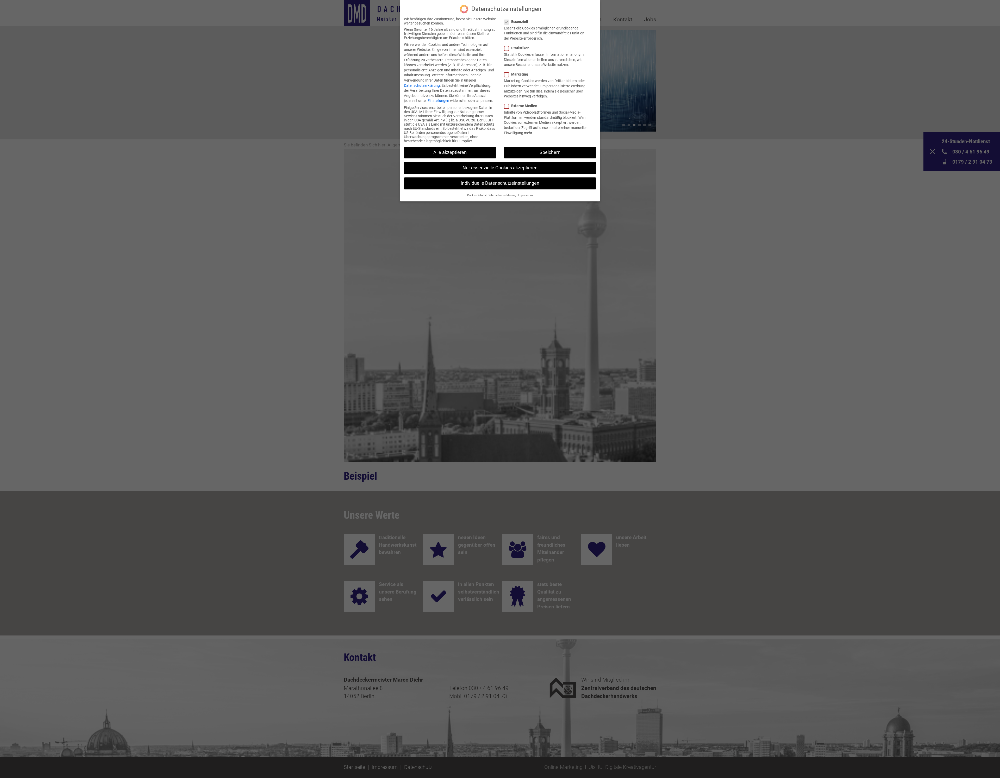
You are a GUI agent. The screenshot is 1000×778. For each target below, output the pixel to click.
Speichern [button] (550, 152)
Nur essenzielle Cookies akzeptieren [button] (500, 167)
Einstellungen (438, 100)
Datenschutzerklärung (422, 85)
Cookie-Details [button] (476, 195)
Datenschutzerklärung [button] (502, 195)
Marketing (519, 74)
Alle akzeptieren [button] (450, 152)
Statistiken (520, 48)
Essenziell (519, 22)
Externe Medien (524, 106)
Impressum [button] (525, 195)
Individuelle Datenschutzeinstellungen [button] (500, 183)
